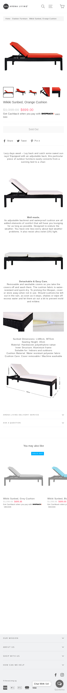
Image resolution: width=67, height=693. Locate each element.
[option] (33, 54)
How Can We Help (13, 665)
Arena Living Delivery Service (21, 415)
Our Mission (10, 638)
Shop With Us (11, 656)
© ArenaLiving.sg (10, 681)
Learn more (7, 506)
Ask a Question (12, 423)
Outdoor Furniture (20, 19)
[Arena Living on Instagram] (62, 675)
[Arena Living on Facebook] (55, 675)
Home (7, 19)
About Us (9, 647)
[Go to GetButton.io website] (60, 690)
